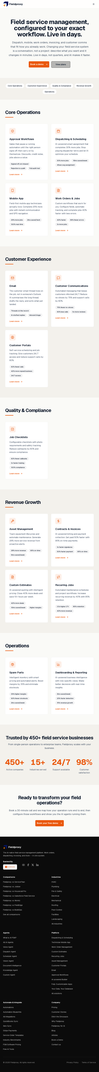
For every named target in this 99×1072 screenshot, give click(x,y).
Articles (55, 1035)
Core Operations (15, 86)
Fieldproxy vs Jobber (11, 886)
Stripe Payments (10, 1030)
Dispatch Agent (9, 951)
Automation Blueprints (12, 1012)
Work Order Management (62, 947)
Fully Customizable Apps (62, 984)
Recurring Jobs (58, 956)
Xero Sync (7, 1026)
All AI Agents (8, 942)
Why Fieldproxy (58, 1021)
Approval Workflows (60, 975)
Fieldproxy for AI (58, 1026)
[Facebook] (28, 865)
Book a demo (37, 64)
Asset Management (60, 961)
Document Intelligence (12, 965)
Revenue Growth (84, 86)
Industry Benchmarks (12, 1040)
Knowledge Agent (10, 970)
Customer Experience (37, 86)
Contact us (56, 1044)
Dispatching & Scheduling (62, 938)
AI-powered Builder (59, 979)
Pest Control (57, 910)
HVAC (54, 882)
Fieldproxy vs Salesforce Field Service (19, 896)
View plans (61, 64)
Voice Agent (8, 947)
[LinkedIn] (37, 865)
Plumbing (55, 886)
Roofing (55, 905)
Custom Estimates (59, 951)
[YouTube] (23, 865)
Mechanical (56, 900)
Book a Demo (57, 1040)
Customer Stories (59, 1012)
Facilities (55, 914)
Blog (53, 1030)
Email (54, 970)
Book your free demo (47, 823)
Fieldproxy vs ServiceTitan (14, 882)
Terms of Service (89, 1062)
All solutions (57, 993)
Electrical (55, 896)
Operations (49, 92)
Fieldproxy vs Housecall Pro (14, 891)
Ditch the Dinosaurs (60, 1016)
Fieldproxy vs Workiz (11, 900)
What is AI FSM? (9, 938)
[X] (32, 865)
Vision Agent (8, 961)
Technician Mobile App (61, 942)
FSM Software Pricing (12, 1044)
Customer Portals (59, 965)
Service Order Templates (13, 1035)
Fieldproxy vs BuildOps (12, 910)
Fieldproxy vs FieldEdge (13, 905)
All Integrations (9, 1016)
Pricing (54, 1007)
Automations (8, 1007)
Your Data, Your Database (62, 989)
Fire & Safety (57, 891)
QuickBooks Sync (10, 1021)
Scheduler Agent (10, 956)
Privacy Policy (73, 1062)
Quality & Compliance (61, 86)
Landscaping (57, 919)
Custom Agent (9, 975)
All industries (57, 924)
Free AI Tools (8, 1049)
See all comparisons (11, 914)
